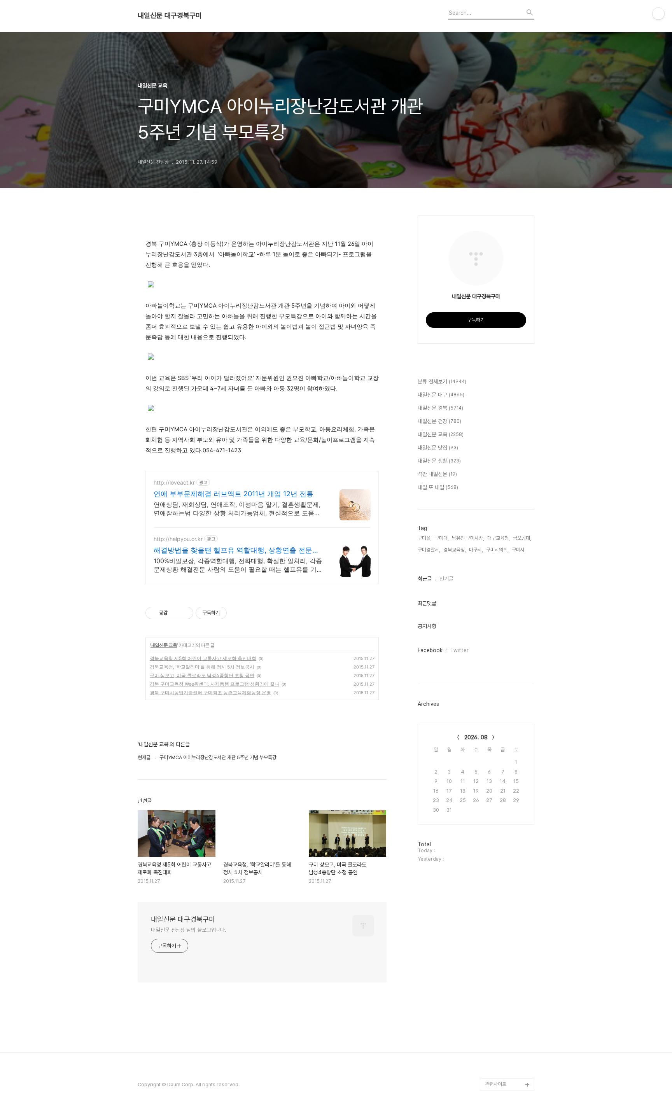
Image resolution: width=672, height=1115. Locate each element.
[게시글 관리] (184, 613)
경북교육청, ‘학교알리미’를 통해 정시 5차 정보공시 (202, 667)
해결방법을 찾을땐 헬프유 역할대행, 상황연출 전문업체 (236, 550)
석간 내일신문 (437, 474)
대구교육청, (498, 538)
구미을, (425, 538)
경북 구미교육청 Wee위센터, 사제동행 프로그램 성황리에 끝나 (214, 684)
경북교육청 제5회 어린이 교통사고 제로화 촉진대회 (203, 658)
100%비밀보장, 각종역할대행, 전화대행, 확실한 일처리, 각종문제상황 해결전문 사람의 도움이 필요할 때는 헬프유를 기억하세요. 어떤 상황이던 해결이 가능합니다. (238, 565)
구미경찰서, (429, 550)
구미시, (519, 550)
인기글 (446, 579)
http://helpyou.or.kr (178, 539)
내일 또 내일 (438, 487)
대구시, (476, 550)
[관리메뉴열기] (658, 13)
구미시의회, (497, 550)
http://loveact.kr (174, 482)
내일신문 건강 (439, 421)
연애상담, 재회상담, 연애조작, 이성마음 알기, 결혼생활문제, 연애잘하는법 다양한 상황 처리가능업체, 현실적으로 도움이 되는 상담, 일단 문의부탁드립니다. (237, 509)
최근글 (425, 579)
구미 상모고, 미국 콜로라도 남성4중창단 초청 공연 (202, 675)
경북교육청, (454, 550)
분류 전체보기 (442, 381)
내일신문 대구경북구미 (170, 15)
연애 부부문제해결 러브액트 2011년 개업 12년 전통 (233, 494)
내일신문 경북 (440, 408)
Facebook (430, 650)
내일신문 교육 (163, 645)
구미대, (442, 538)
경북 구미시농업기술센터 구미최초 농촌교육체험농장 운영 (210, 692)
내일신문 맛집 (438, 448)
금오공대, (522, 538)
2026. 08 (476, 737)
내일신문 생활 (439, 461)
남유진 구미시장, (468, 538)
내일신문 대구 (441, 395)
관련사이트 (495, 1084)
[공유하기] (175, 613)
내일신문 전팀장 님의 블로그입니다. (188, 930)
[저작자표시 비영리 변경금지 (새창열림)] (237, 613)
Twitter (459, 650)
